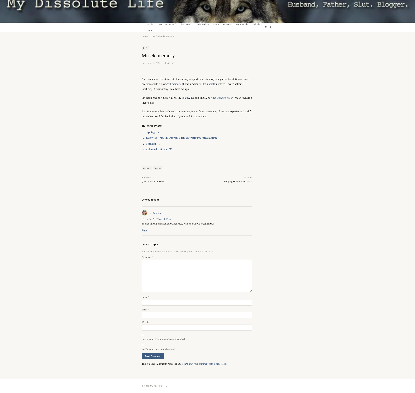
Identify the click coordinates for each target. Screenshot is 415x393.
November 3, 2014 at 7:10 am (157, 219)
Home (145, 36)
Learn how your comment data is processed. (204, 363)
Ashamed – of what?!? (159, 149)
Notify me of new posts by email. (158, 349)
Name (145, 297)
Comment (147, 257)
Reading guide (202, 24)
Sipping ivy (152, 132)
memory (176, 84)
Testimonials (186, 24)
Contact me (257, 24)
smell (212, 84)
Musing (216, 24)
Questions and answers (153, 181)
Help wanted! (241, 24)
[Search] (266, 27)
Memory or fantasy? (167, 24)
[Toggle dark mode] (271, 27)
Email (145, 309)
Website (146, 322)
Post (152, 36)
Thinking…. (153, 143)
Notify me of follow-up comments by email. (163, 339)
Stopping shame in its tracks (238, 181)
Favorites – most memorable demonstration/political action (181, 138)
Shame (158, 168)
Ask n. (149, 30)
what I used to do (220, 97)
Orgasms (227, 24)
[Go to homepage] (207, 11)
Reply (144, 230)
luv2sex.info (155, 212)
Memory (147, 168)
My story (151, 24)
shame (185, 97)
